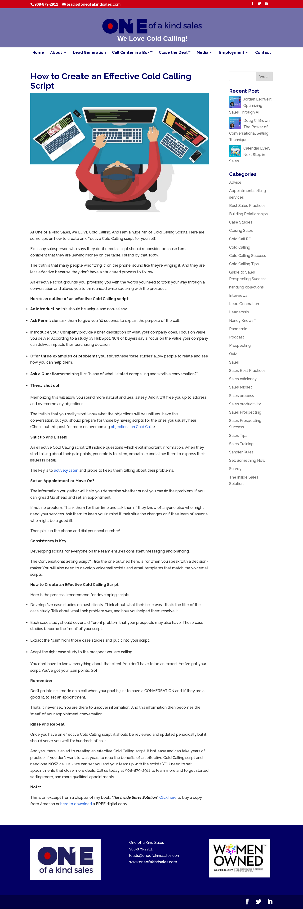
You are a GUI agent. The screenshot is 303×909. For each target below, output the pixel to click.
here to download (76, 804)
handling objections (246, 287)
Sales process (241, 395)
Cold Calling (239, 247)
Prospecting (240, 345)
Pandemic (238, 329)
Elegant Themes (70, 902)
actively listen (66, 470)
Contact (263, 53)
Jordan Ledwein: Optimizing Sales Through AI (250, 105)
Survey (235, 468)
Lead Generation (89, 53)
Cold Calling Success (247, 255)
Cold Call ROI (240, 239)
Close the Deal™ (175, 53)
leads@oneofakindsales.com (154, 855)
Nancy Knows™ (242, 320)
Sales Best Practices (247, 370)
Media (202, 53)
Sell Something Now (247, 460)
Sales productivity (245, 404)
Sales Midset (240, 387)
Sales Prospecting (245, 412)
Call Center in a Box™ (132, 53)
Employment (231, 53)
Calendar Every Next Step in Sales (249, 154)
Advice (235, 182)
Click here (168, 797)
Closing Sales (241, 230)
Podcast (236, 337)
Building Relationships (248, 214)
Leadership (239, 312)
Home (38, 53)
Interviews (238, 295)
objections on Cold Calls (132, 427)
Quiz (233, 354)
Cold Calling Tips (244, 264)
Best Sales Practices (247, 205)
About (56, 53)
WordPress (122, 902)
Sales (234, 362)
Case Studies (240, 222)
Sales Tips (238, 435)
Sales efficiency (243, 379)
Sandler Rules (241, 452)
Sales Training (241, 444)
